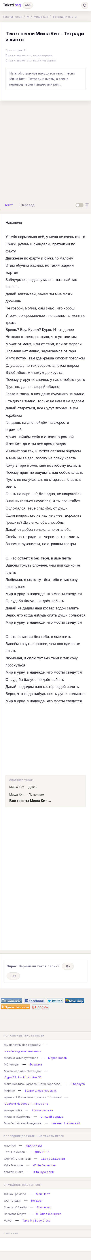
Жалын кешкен (42, 1110)
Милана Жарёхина (17, 1116)
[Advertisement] (45, 149)
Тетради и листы (65, 16)
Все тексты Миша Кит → (30, 801)
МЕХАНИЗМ (34, 1145)
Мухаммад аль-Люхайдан (22, 1071)
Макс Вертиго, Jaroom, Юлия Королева (32, 1084)
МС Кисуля (11, 1064)
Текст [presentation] (8, 205)
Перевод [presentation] (27, 205)
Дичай (32, 787)
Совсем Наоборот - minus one (26, 1103)
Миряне (9, 1090)
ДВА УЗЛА (42, 1152)
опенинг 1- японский (65, 1123)
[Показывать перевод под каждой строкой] (83, 205)
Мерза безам (57, 1058)
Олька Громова (15, 1194)
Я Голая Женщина (48, 1214)
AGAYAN (10, 1145)
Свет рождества (53, 1158)
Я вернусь (77, 1084)
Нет (13, 976)
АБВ (27, 5)
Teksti (12, 5)
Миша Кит (41, 16)
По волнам (36, 794)
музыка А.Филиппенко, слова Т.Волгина (32, 1097)
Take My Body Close (36, 1220)
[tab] (8, 205)
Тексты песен (12, 16)
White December (44, 1165)
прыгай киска (13, 1172)
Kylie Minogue (13, 1165)
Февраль (35, 1064)
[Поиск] (84, 5)
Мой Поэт (43, 1194)
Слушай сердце (51, 1116)
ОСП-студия (12, 1200)
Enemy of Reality (15, 1207)
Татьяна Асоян (14, 1152)
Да (68, 966)
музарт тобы (13, 1110)
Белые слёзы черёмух (41, 1090)
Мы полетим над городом (22, 1044)
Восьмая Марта (15, 1214)
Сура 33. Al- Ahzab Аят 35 (23, 1077)
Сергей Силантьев (17, 1158)
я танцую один (43, 1172)
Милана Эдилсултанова (21, 1058)
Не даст (36, 1200)
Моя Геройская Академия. (23, 1123)
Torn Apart (44, 1207)
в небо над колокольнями (22, 1051)
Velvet (8, 1220)
